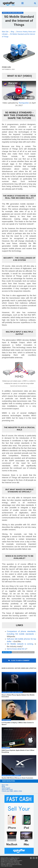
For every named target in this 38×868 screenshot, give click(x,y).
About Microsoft (7, 789)
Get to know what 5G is (16, 649)
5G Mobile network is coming (20, 644)
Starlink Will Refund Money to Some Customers (17, 778)
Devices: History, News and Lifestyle (23, 652)
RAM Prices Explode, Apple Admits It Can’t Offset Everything (18, 751)
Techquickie (24, 103)
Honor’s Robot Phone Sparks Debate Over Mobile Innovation (18, 696)
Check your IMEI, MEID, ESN (12, 791)
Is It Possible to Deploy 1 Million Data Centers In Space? (18, 723)
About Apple (6, 788)
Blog (3, 786)
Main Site (5, 785)
